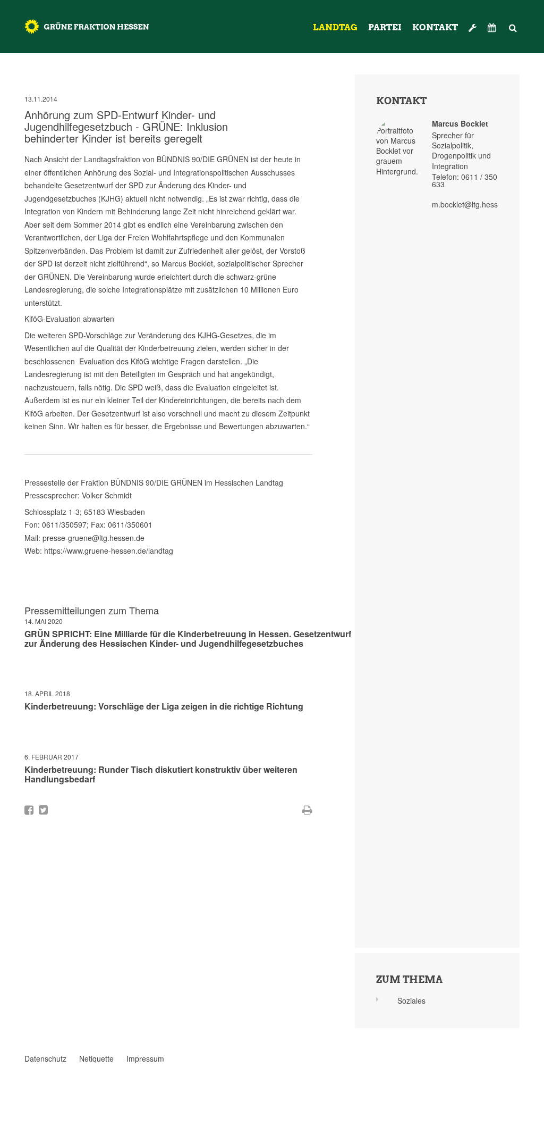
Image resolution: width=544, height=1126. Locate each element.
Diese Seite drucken (307, 810)
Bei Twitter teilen (43, 810)
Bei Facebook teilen (28, 810)
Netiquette (96, 1058)
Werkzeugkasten (472, 23)
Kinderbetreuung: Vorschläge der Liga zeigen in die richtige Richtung (163, 706)
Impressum (145, 1058)
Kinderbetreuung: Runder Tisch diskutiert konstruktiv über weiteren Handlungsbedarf (161, 774)
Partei (385, 27)
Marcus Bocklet (460, 123)
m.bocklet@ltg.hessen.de (474, 204)
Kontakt (435, 27)
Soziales (411, 1000)
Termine (493, 27)
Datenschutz (45, 1058)
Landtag (335, 27)
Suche (513, 23)
